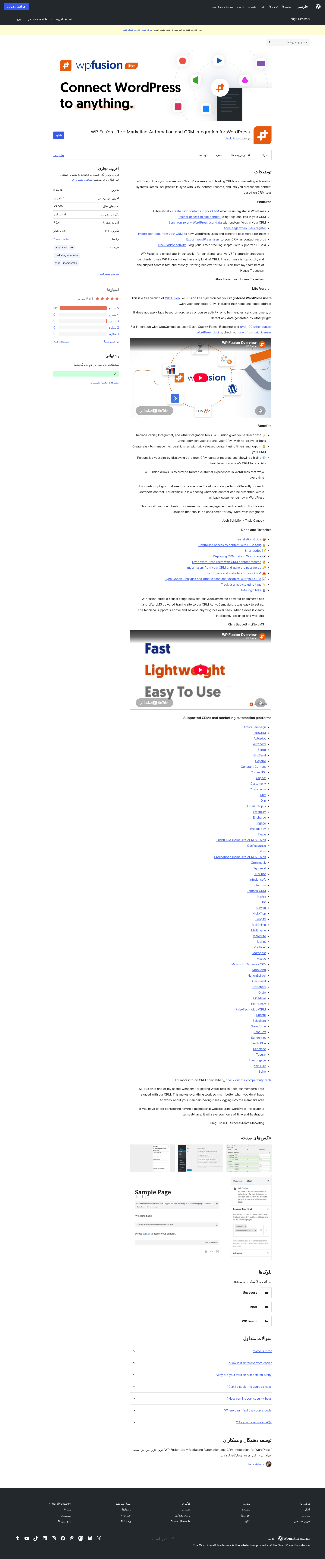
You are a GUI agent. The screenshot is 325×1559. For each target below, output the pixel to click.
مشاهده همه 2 (61, 238)
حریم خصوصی (302, 1521)
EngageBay (258, 829)
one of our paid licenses (255, 332)
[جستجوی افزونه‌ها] (270, 42)
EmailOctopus (256, 806)
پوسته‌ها (245, 1509)
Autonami (259, 744)
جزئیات (263, 155)
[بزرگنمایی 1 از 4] (266, 1149)
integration (61, 247)
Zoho (262, 1071)
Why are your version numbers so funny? (243, 1375)
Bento (261, 750)
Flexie (262, 834)
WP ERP (260, 1066)
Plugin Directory (300, 19)
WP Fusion (172, 298)
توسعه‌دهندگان (183, 1515)
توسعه (203, 155)
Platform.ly (258, 1004)
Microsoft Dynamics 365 (248, 964)
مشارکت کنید (123, 1503)
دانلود (59, 135)
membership (70, 263)
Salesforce (258, 1026)
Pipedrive (259, 998)
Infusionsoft (257, 879)
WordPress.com (59, 1503)
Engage (261, 823)
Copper (261, 778)
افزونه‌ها (245, 1515)
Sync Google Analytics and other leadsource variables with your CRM (213, 579)
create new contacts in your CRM (195, 211)
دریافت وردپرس (16, 6)
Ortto (262, 992)
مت (67, 1509)
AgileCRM (259, 733)
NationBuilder (257, 975)
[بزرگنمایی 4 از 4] (266, 1180)
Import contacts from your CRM (160, 234)
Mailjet (261, 941)
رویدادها (126, 1509)
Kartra (261, 896)
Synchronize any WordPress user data (195, 222)
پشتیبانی (58, 155)
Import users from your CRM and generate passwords (223, 567)
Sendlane (259, 1049)
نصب (219, 155)
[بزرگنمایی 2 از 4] (218, 1149)
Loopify (260, 919)
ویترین (246, 1503)
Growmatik (258, 862)
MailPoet (260, 947)
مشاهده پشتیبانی (83, 179)
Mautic (261, 958)
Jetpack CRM (256, 891)
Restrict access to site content (199, 217)
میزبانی (306, 1515)
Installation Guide (249, 539)
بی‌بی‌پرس (63, 1515)
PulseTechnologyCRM (250, 1009)
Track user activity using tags (241, 584)
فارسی (270, 1538)
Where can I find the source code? (247, 1410)
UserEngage (257, 1060)
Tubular (261, 1054)
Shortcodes (253, 550)
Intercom (260, 885)
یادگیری (186, 1503)
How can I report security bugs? (249, 1398)
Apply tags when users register (245, 228)
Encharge (259, 817)
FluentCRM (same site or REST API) (241, 840)
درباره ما (305, 1503)
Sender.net (258, 1037)
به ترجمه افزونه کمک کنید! (137, 29)
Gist (263, 851)
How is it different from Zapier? (250, 1363)
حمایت (125, 1515)
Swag (126, 1521)
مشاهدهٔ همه (61, 341)
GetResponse (256, 846)
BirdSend (259, 755)
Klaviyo (261, 908)
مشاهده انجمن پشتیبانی (104, 382)
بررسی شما (111, 341)
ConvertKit (258, 772)
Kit (264, 902)
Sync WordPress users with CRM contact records (226, 562)
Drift (263, 795)
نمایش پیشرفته (109, 273)
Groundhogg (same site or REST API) (240, 857)
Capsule (260, 761)
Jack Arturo (233, 138)
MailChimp (259, 925)
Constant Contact (253, 766)
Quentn (261, 1015)
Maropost (259, 953)
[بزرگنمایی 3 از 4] (170, 1149)
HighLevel (259, 868)
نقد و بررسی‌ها (240, 155)
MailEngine (258, 930)
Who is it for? (262, 1351)
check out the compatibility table (249, 1080)
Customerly (258, 783)
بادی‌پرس (64, 1521)
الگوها (247, 1521)
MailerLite (259, 936)
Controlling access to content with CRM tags (229, 545)
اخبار (307, 1509)
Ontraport (259, 987)
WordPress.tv (181, 1521)
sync (57, 263)
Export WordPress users (203, 239)
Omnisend (259, 981)
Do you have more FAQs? (254, 1422)
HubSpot (260, 874)
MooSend (259, 970)
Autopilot (260, 738)
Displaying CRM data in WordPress (237, 556)
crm (72, 247)
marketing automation (67, 255)
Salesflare (259, 1021)
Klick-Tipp (259, 913)
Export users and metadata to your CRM (232, 573)
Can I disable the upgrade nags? (249, 1387)
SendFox (260, 1032)
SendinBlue (258, 1043)
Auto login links (251, 590)
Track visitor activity (172, 245)
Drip (263, 800)
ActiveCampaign (255, 727)
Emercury (259, 812)
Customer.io (258, 789)
